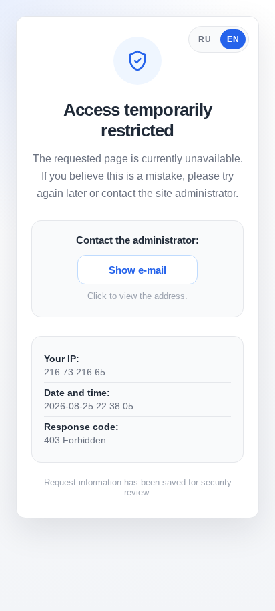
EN (233, 39)
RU (204, 39)
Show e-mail (137, 270)
